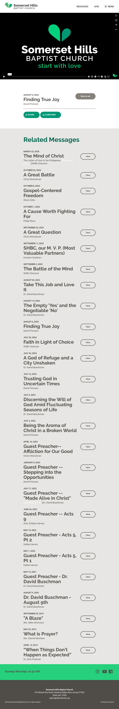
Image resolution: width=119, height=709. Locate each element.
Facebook (110, 671)
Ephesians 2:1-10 (32, 502)
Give (96, 6)
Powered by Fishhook (107, 702)
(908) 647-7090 (60, 695)
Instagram (97, 671)
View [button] (88, 156)
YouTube (104, 671)
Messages (82, 6)
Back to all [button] (85, 96)
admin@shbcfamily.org (59, 698)
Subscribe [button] (50, 115)
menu (111, 6)
